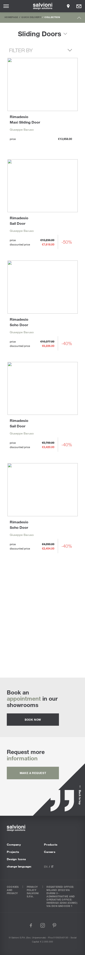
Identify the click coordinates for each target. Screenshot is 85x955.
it (52, 866)
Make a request (33, 773)
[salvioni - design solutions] (42, 6)
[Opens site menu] (6, 6)
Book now (33, 719)
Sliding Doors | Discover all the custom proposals (42, 619)
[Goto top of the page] (79, 19)
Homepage (11, 17)
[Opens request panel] (79, 6)
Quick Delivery (31, 17)
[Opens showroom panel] (68, 6)
